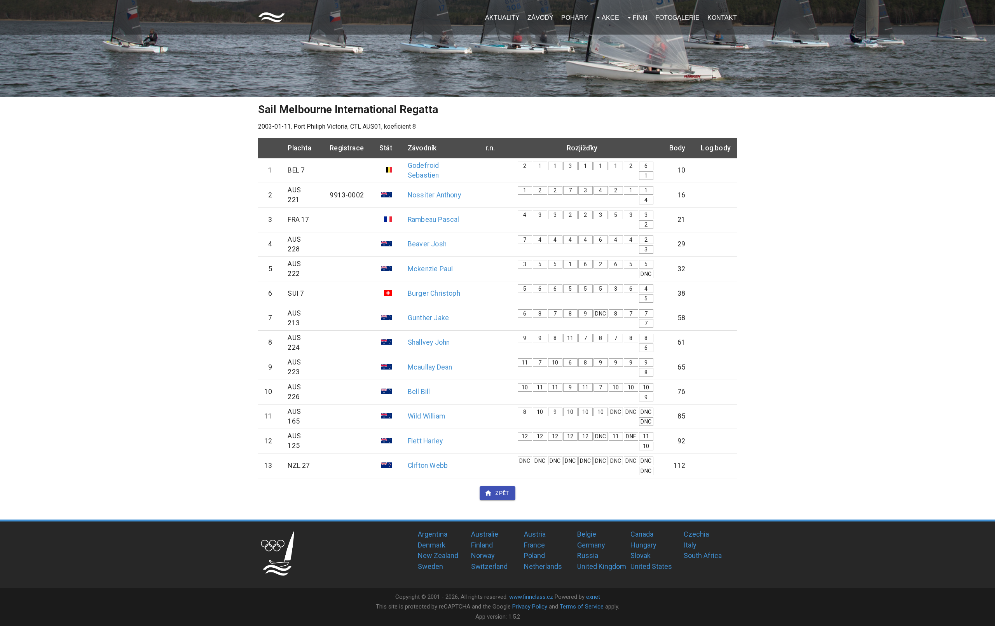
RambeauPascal (433, 219)
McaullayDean (430, 367)
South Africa (703, 555)
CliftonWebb (428, 465)
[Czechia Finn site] (271, 17)
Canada (641, 534)
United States (651, 566)
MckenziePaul (430, 269)
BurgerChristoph (434, 293)
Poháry (574, 17)
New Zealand (438, 555)
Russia (587, 555)
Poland (534, 555)
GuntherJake (428, 318)
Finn (640, 17)
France (534, 545)
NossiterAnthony (434, 195)
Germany (591, 545)
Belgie (586, 534)
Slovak (640, 555)
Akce (610, 17)
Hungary (643, 545)
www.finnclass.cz (531, 596)
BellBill (419, 392)
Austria (535, 534)
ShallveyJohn (429, 342)
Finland (482, 545)
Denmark (431, 545)
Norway (483, 555)
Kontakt (722, 17)
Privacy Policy (529, 606)
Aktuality (502, 17)
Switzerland (489, 566)
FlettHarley (425, 441)
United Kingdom (601, 566)
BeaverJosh (427, 244)
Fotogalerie (677, 17)
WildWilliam (426, 416)
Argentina (432, 534)
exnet (593, 596)
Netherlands (543, 566)
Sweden (430, 566)
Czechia (696, 534)
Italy (690, 545)
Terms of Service (582, 606)
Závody (540, 17)
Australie (484, 534)
